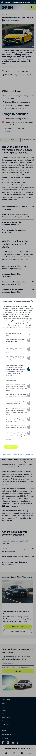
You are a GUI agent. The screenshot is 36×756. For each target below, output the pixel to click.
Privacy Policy (29, 454)
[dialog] (18, 378)
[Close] (32, 302)
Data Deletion (7, 454)
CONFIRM (11, 447)
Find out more (26, 2)
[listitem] (18, 334)
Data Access (18, 454)
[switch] (28, 340)
